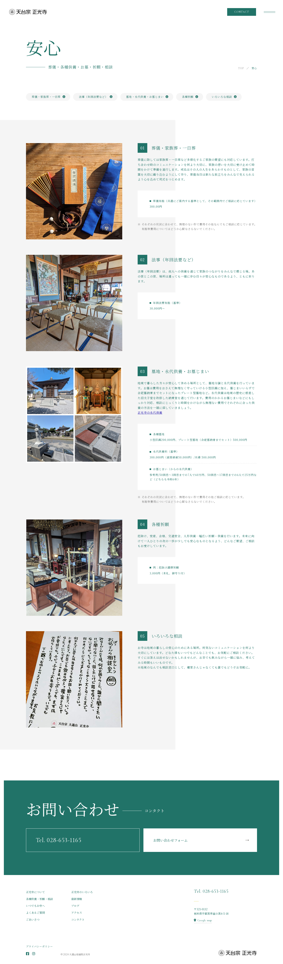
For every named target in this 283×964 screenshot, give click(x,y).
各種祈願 (187, 97)
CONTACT (241, 11)
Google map (204, 920)
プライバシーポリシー (39, 946)
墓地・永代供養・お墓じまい (145, 97)
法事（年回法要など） (93, 97)
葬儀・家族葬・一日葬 (46, 97)
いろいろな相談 (222, 97)
